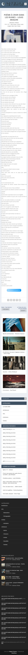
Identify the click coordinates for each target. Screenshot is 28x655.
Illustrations (6, 512)
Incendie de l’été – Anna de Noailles (14, 558)
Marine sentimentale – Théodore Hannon (13, 333)
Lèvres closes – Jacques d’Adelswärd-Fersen (15, 583)
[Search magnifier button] (25, 398)
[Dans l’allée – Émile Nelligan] (3, 578)
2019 (4, 454)
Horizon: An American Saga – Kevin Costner (14, 571)
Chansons (6, 534)
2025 (4, 433)
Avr (11, 598)
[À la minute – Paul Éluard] (14, 381)
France (18, 24)
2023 (4, 440)
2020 (4, 450)
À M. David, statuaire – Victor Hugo (11, 493)
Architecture (6, 410)
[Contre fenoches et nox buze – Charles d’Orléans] (3, 565)
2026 (4, 429)
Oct (25, 603)
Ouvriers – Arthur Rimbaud (10, 372)
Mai (14, 598)
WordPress (14, 653)
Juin (16, 598)
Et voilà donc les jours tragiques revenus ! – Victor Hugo (14, 352)
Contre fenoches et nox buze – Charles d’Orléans (15, 564)
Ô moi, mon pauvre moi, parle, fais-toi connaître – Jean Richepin (12, 474)
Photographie (7, 516)
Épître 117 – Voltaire (8, 469)
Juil (18, 598)
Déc (5, 604)
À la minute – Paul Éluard (9, 390)
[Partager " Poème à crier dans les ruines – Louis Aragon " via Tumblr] (14, 300)
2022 (4, 443)
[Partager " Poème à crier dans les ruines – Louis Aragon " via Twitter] (11, 300)
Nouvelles (6, 541)
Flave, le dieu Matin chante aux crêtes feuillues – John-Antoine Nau (12, 482)
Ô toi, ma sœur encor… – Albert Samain (12, 486)
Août (20, 598)
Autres (5, 530)
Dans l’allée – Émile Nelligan (12, 576)
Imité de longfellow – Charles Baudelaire (13, 490)
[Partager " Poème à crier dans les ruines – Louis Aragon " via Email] (19, 300)
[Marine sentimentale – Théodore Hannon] (14, 325)
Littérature (11, 22)
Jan (5, 598)
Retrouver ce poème (14, 290)
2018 (4, 457)
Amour (15, 24)
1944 (11, 24)
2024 (4, 436)
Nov (2, 604)
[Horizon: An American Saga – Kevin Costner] (3, 571)
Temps (18, 26)
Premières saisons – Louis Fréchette (11, 478)
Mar (9, 598)
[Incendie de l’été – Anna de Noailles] (3, 559)
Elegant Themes (13, 651)
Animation (6, 523)
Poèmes (17, 22)
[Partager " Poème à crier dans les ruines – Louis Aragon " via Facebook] (8, 300)
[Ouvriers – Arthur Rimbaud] (14, 363)
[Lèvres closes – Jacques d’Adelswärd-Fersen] (3, 583)
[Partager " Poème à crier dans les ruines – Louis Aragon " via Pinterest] (16, 300)
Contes (5, 537)
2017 (4, 461)
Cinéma (5, 420)
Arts (4, 413)
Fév (7, 598)
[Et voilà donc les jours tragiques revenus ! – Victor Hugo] (14, 343)
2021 (4, 447)
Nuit (16, 26)
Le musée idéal (6, 406)
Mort (13, 26)
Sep (23, 603)
